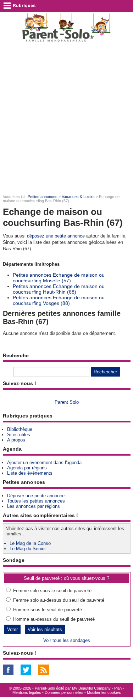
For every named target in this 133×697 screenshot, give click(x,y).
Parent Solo (67, 402)
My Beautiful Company (91, 688)
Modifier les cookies (104, 692)
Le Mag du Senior (28, 548)
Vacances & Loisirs (78, 196)
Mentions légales (26, 692)
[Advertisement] (66, 118)
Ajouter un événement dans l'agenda (44, 462)
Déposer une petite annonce (36, 495)
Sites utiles (18, 434)
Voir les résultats (45, 629)
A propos (16, 440)
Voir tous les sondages (66, 640)
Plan (118, 688)
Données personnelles (64, 692)
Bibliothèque (19, 429)
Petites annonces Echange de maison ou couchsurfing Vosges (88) (59, 300)
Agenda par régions (27, 467)
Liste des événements (29, 473)
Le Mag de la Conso (30, 543)
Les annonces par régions (33, 506)
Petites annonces (42, 196)
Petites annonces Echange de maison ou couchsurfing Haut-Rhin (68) (59, 289)
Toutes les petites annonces (36, 501)
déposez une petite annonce (56, 236)
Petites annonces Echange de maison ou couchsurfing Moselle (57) (59, 277)
